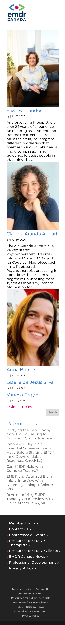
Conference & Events (27, 535)
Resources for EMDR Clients (33, 551)
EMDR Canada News (27, 557)
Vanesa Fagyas (23, 395)
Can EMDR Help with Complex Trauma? (25, 468)
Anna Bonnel (21, 369)
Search (52, 412)
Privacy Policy (21, 568)
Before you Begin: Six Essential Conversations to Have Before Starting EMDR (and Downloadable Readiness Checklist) (31, 452)
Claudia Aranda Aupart (32, 234)
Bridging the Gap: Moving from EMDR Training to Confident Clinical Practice (29, 434)
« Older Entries (19, 407)
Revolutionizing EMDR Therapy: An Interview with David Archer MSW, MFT (30, 499)
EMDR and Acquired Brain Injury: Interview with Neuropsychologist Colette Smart (30, 482)
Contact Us (18, 529)
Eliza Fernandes (24, 110)
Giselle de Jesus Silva (30, 382)
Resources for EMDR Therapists (27, 543)
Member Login (22, 523)
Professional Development (32, 562)
